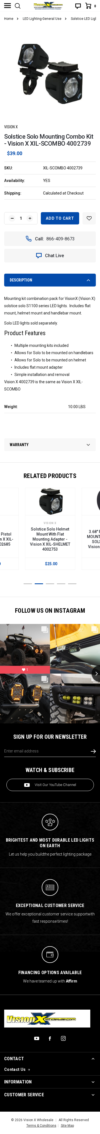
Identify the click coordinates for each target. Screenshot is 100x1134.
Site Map (67, 1126)
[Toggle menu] (7, 5)
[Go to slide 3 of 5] (50, 583)
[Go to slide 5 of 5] (72, 583)
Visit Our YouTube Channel (55, 785)
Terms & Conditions (41, 1126)
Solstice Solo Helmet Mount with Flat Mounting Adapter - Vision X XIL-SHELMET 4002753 (50, 539)
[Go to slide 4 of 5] (61, 583)
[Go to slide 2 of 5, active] (39, 583)
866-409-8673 (60, 239)
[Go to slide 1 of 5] (28, 583)
